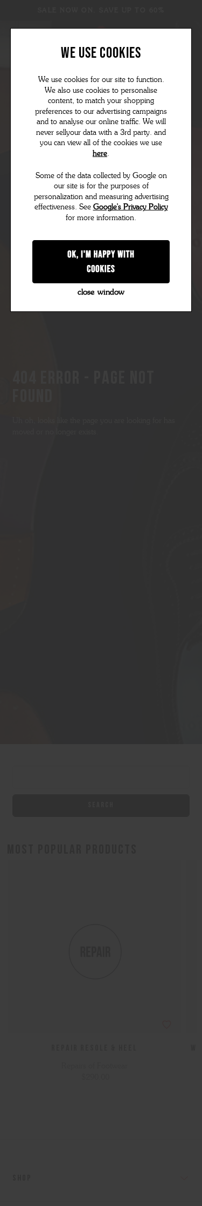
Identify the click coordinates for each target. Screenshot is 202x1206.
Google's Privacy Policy (130, 207)
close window (101, 292)
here (100, 153)
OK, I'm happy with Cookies (101, 261)
